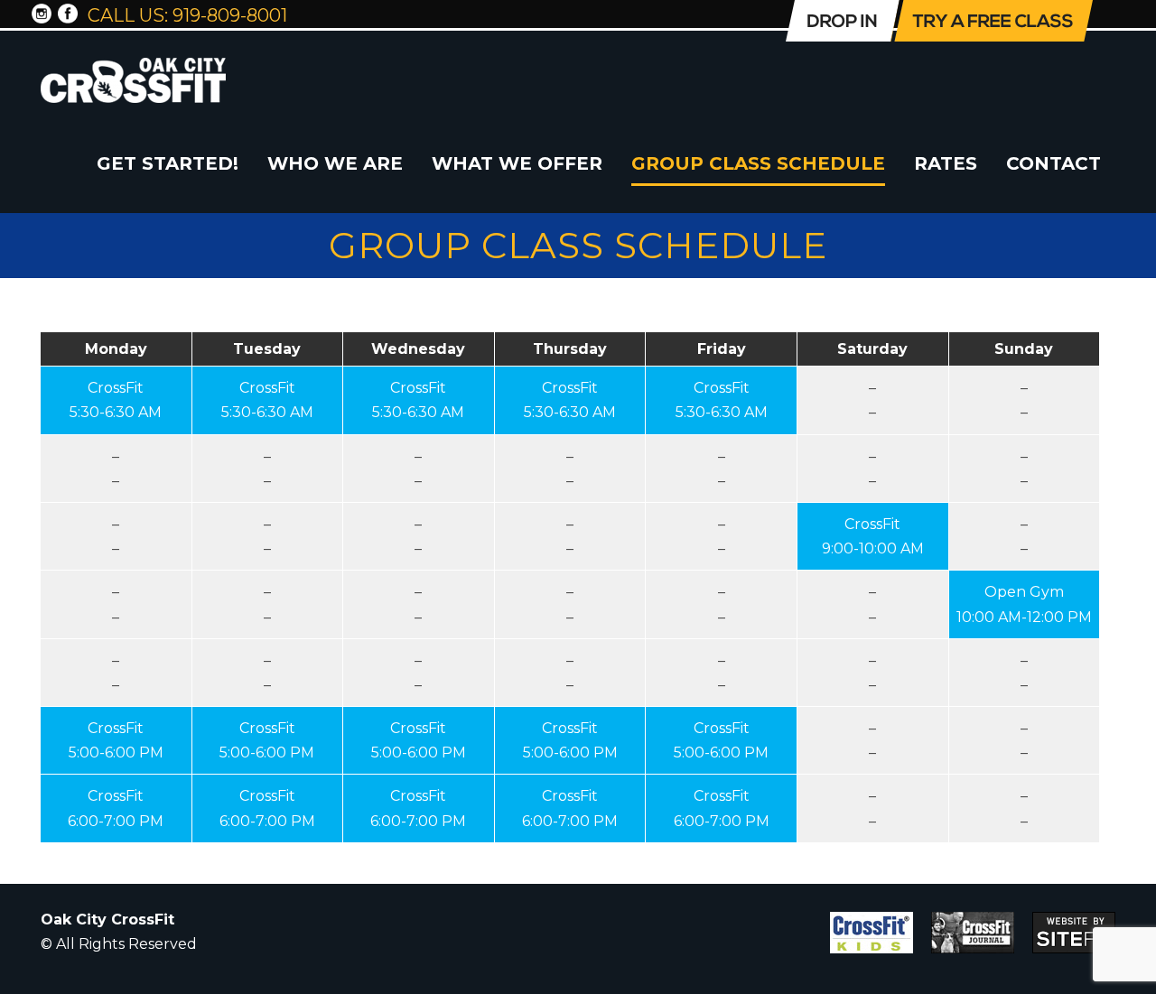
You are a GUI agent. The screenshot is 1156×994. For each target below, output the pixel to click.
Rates (945, 163)
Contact (1053, 163)
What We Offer (517, 163)
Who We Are (335, 163)
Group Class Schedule (758, 163)
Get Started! (167, 163)
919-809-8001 (229, 15)
